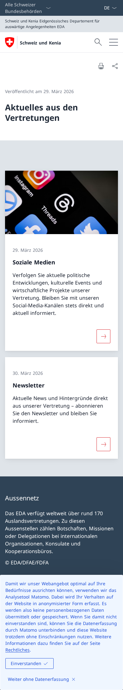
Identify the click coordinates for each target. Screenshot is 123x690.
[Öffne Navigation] (113, 42)
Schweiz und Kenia (40, 43)
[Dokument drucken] (101, 66)
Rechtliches (17, 650)
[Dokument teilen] (115, 66)
